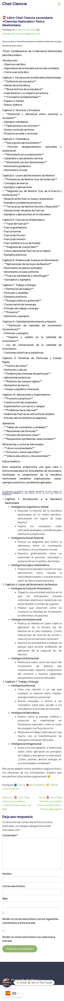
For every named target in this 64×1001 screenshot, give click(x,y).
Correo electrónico (13, 886)
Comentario (10, 835)
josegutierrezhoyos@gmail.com (21, 33)
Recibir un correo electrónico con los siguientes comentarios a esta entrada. (30, 921)
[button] (6, 982)
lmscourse (46, 980)
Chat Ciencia (14, 3)
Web (4, 898)
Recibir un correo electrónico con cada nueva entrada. (28, 939)
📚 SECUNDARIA (35, 785)
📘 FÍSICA (19, 785)
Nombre (7, 873)
